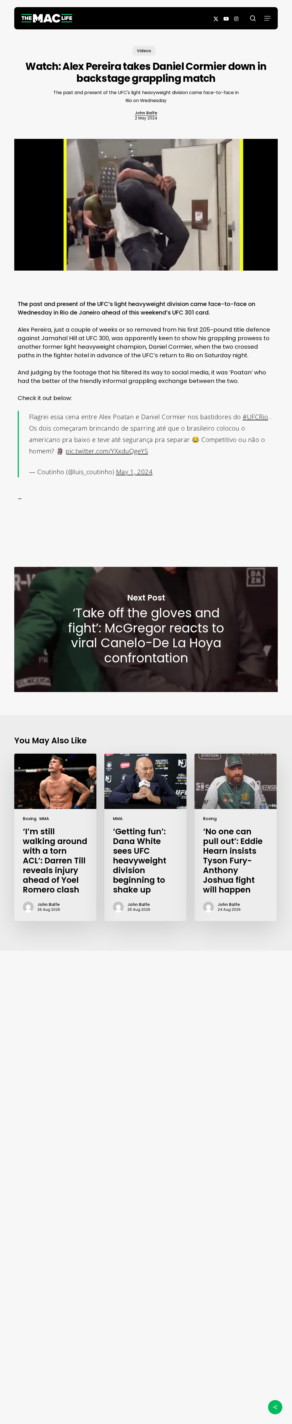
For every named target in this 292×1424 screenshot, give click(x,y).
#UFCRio (255, 416)
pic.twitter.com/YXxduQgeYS (107, 451)
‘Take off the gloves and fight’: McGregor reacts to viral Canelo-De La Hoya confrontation (146, 629)
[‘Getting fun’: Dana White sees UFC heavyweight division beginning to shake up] (145, 837)
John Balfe (146, 113)
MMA (44, 818)
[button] (267, 18)
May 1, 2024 (134, 471)
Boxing (29, 818)
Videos (144, 51)
